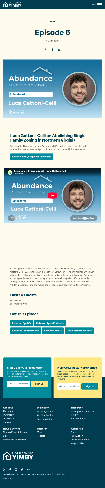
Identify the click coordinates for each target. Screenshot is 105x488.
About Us (8, 407)
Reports (41, 436)
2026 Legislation (45, 412)
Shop (73, 432)
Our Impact (8, 415)
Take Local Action (80, 440)
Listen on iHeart (53, 330)
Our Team (8, 411)
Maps (40, 432)
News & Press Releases (15, 432)
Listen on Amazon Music (25, 330)
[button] (99, 4)
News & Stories (11, 428)
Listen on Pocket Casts (79, 330)
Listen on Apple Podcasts (50, 323)
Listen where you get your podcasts (31, 156)
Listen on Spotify (21, 323)
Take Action (77, 436)
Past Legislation (45, 419)
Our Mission (9, 419)
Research (42, 428)
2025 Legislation (45, 415)
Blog (5, 436)
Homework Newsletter (14, 440)
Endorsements (78, 419)
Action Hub (77, 428)
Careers (7, 422)
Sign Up (39, 383)
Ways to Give (77, 443)
